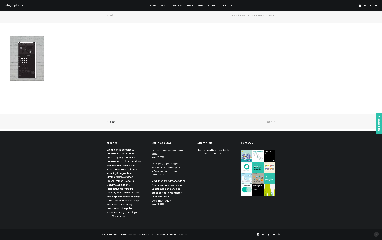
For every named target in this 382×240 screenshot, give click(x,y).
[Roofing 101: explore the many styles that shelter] (269, 167)
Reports (129, 181)
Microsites (127, 192)
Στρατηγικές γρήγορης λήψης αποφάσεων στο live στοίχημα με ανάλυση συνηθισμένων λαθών (167, 167)
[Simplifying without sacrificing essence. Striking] (258, 190)
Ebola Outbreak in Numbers (253, 15)
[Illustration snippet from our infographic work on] (246, 156)
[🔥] (269, 178)
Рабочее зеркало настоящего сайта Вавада (169, 151)
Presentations (115, 181)
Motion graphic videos (120, 177)
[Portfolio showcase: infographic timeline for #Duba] (258, 156)
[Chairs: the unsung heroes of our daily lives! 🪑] (258, 178)
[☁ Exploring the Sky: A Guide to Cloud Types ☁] (246, 178)
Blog (200, 5)
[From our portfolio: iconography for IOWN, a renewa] (269, 190)
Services (177, 5)
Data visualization (118, 184)
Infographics (125, 173)
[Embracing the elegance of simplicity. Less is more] (269, 156)
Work (190, 5)
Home (153, 5)
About (164, 5)
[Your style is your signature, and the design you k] (258, 167)
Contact (213, 5)
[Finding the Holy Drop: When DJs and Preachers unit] (246, 190)
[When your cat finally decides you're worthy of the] (246, 167)
